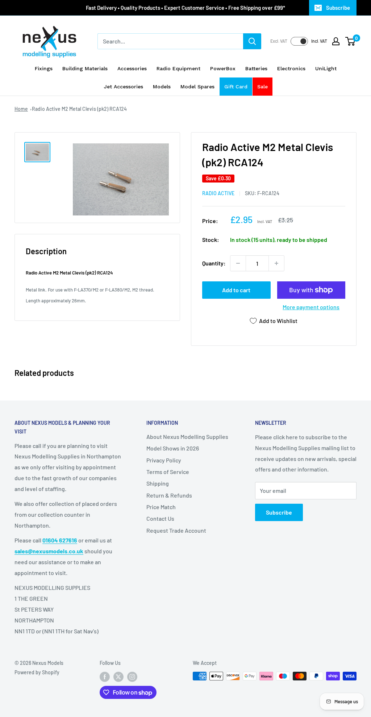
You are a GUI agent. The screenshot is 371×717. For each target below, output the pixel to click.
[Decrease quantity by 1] (238, 263)
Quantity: (214, 263)
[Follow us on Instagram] (132, 677)
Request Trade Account (176, 530)
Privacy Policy (163, 460)
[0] (350, 41)
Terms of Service (167, 471)
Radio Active (218, 193)
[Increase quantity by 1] (276, 263)
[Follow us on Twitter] (118, 677)
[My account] (335, 41)
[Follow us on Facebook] (105, 677)
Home (21, 109)
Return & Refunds (169, 495)
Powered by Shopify (36, 672)
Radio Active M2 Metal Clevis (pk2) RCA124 (79, 109)
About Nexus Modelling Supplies (187, 436)
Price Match (161, 506)
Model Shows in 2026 (172, 448)
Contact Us (160, 518)
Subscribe (338, 7)
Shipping (157, 483)
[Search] (252, 41)
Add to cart (236, 289)
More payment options (311, 306)
